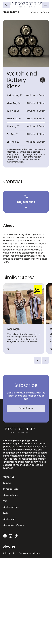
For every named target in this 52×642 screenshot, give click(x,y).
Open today (11, 12)
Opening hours (10, 495)
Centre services (10, 507)
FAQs (5, 513)
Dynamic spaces (11, 489)
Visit (5, 501)
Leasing (7, 483)
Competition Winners (13, 525)
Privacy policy (10, 553)
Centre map (9, 519)
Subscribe (26, 408)
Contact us (8, 476)
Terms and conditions (29, 553)
